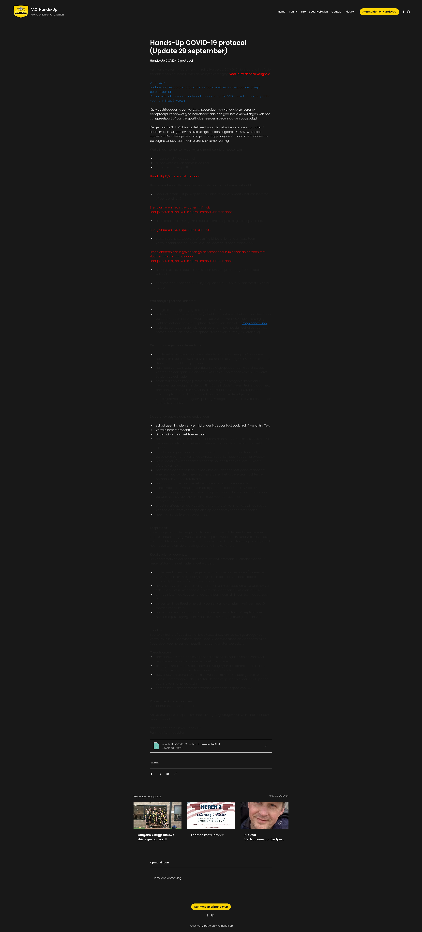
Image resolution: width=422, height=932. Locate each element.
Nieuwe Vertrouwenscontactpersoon (264, 837)
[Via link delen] (175, 773)
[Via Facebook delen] (151, 773)
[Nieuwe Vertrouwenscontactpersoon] (264, 815)
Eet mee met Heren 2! (207, 835)
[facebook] (403, 11)
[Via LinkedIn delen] (167, 773)
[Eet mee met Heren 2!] (211, 815)
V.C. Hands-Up (44, 9)
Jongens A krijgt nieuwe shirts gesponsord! (155, 837)
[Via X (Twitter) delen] (159, 773)
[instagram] (408, 11)
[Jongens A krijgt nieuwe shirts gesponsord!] (157, 815)
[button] (293, 11)
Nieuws (155, 762)
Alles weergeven (278, 795)
